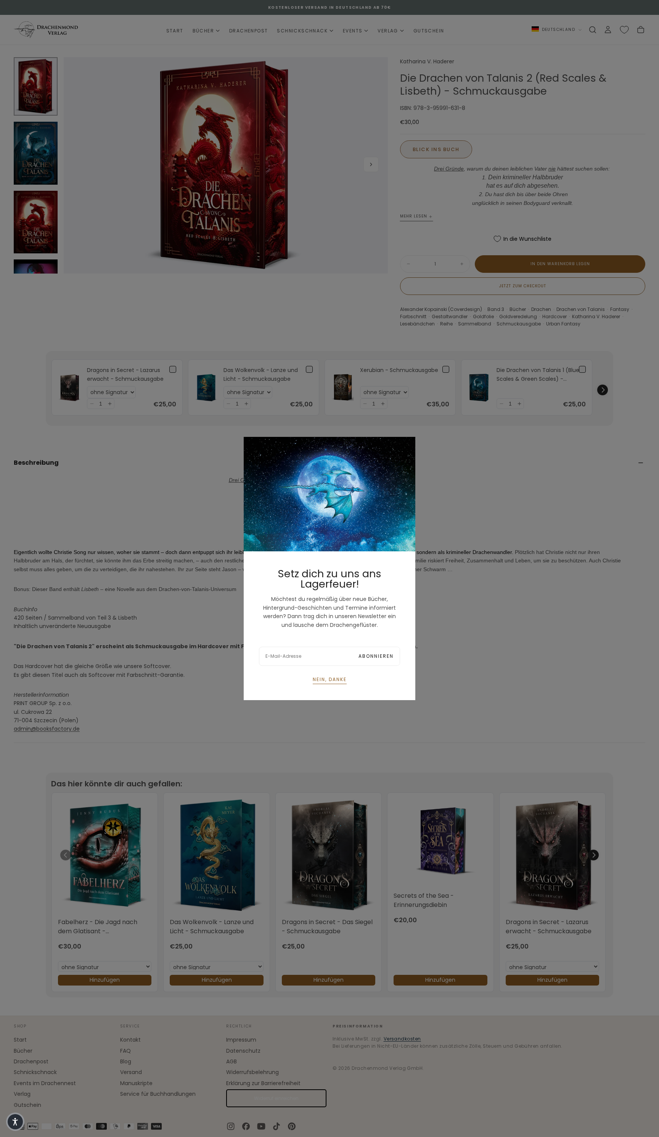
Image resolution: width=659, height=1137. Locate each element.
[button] (15, 1122)
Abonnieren (376, 656)
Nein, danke (330, 679)
